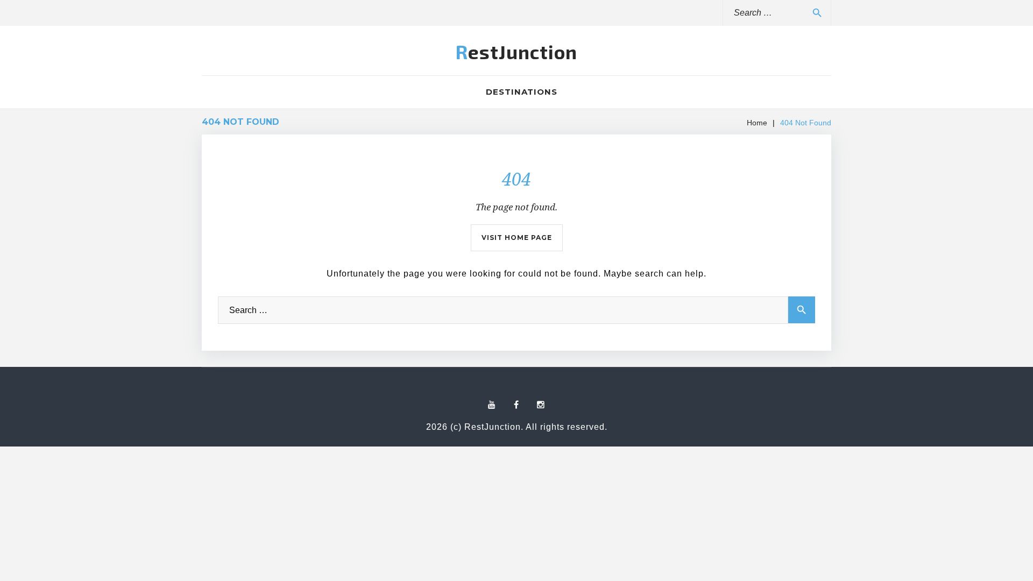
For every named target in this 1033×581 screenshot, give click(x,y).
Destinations (521, 92)
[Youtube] (492, 405)
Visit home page (517, 237)
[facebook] (516, 405)
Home (757, 122)
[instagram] (541, 405)
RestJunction (516, 51)
